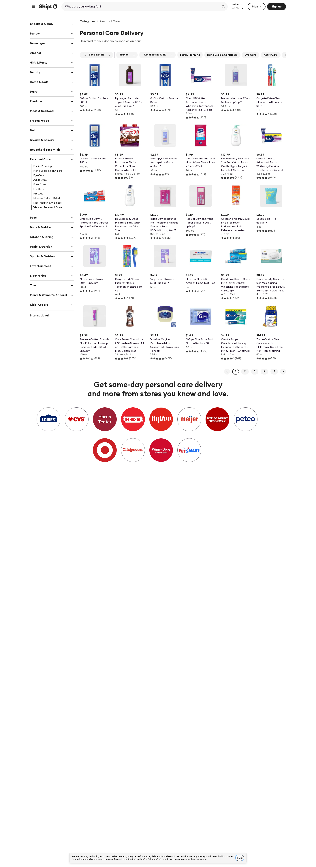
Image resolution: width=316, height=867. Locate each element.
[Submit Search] (223, 6)
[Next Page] (283, 372)
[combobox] (141, 6)
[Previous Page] (227, 372)
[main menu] (33, 6)
